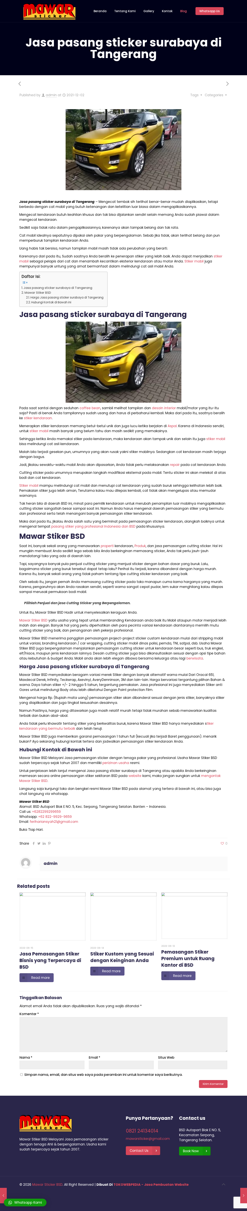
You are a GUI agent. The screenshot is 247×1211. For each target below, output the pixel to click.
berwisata (194, 658)
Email (94, 1057)
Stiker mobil (194, 261)
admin (51, 95)
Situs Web (166, 1057)
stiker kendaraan (38, 418)
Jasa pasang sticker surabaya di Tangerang (58, 288)
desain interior (164, 408)
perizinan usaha (115, 763)
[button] (25, 1202)
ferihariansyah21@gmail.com (54, 821)
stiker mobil (39, 431)
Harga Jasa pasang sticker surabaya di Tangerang (66, 297)
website (135, 775)
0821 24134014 (142, 1131)
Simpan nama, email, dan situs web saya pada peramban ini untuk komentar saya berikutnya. (103, 1074)
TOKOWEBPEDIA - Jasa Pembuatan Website (151, 1184)
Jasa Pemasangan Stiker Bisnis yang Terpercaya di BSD (50, 960)
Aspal (172, 426)
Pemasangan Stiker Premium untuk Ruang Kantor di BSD (188, 958)
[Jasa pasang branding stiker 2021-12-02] (243, 1195)
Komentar (29, 1014)
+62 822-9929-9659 (55, 816)
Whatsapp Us (209, 11)
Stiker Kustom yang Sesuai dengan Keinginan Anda (122, 957)
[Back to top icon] (223, 1184)
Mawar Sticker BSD (47, 1184)
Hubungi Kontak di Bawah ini (51, 302)
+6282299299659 (46, 811)
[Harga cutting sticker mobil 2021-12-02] (3, 1195)
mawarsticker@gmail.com (148, 1138)
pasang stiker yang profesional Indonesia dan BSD (93, 526)
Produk (140, 546)
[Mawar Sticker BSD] (49, 11)
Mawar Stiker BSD (38, 292)
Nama (25, 1057)
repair (175, 464)
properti (107, 546)
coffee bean (90, 408)
